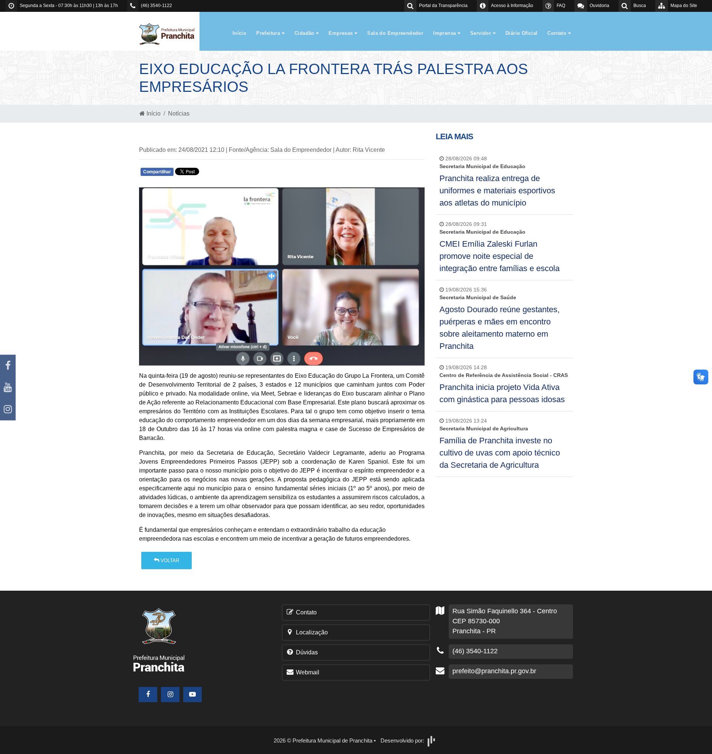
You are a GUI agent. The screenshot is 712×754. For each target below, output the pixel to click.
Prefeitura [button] (268, 33)
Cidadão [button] (305, 33)
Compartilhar (157, 171)
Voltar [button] (169, 560)
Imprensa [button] (445, 33)
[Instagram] (8, 409)
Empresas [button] (342, 33)
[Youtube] (8, 387)
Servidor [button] (481, 33)
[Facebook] (8, 366)
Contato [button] (557, 33)
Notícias (178, 113)
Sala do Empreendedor (395, 33)
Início (239, 33)
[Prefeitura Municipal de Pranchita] (170, 33)
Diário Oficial (521, 33)
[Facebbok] (148, 694)
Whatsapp (227, 173)
